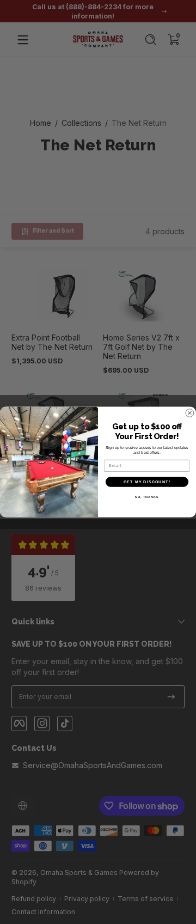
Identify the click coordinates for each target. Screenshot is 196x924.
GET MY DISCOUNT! (147, 481)
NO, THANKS (147, 497)
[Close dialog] (190, 413)
